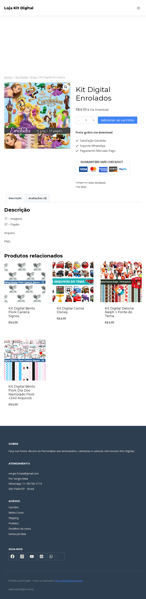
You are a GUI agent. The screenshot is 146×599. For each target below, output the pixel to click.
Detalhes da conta (20, 528)
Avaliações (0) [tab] (37, 198)
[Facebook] (12, 556)
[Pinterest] (41, 556)
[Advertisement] (73, 43)
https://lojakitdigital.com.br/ (69, 580)
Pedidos (14, 523)
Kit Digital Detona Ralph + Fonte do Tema (119, 312)
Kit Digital (100, 182)
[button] (65, 87)
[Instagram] (22, 556)
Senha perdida (17, 534)
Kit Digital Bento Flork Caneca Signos (22, 312)
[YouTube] (32, 556)
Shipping (14, 518)
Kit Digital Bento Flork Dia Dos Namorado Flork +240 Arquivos (22, 392)
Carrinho (14, 507)
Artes (91, 182)
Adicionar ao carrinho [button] (24, 331)
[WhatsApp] (51, 556)
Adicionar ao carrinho (117, 120)
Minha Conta (16, 512)
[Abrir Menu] (138, 8)
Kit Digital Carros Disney (70, 310)
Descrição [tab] (15, 198)
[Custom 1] (61, 556)
